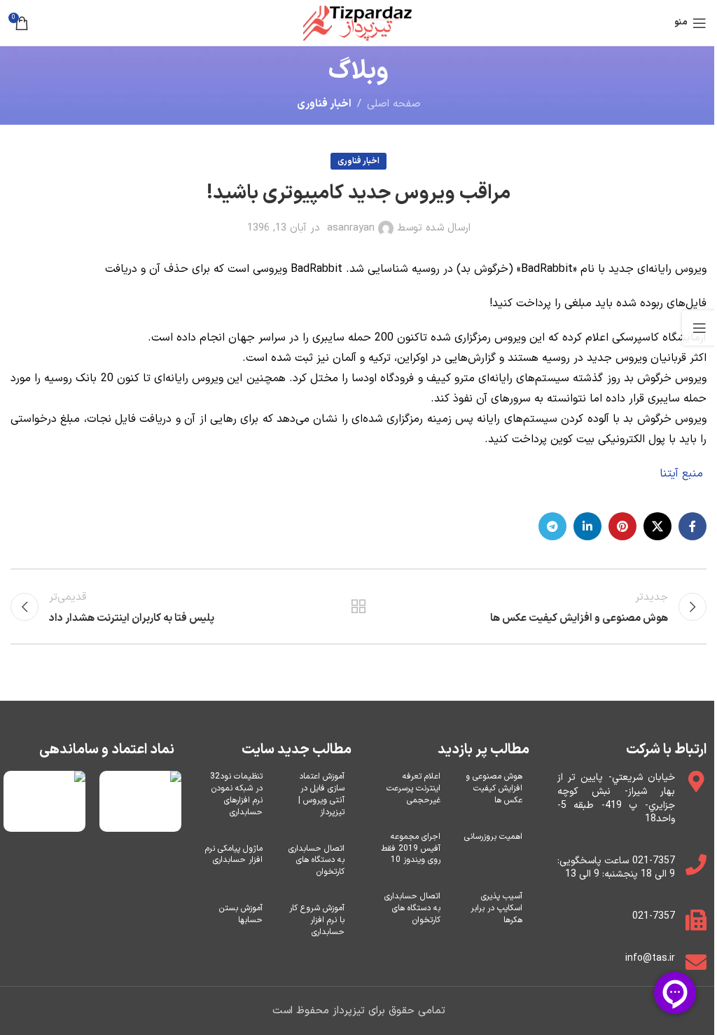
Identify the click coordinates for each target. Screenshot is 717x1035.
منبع (692, 473)
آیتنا (669, 473)
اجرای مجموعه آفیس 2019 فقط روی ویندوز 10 (410, 848)
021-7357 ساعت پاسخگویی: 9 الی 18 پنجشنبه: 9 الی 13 (616, 868)
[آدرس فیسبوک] (692, 526)
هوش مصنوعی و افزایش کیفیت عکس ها (494, 788)
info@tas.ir (650, 958)
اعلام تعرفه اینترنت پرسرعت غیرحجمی (413, 788)
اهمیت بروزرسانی (493, 836)
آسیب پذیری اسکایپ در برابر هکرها (496, 908)
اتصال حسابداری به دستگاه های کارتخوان (412, 908)
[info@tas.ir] (695, 962)
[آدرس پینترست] (622, 526)
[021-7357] (695, 920)
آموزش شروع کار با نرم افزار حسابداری (316, 920)
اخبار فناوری (324, 104)
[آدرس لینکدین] (587, 526)
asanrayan (351, 228)
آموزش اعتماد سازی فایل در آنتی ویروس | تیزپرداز (321, 794)
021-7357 (653, 916)
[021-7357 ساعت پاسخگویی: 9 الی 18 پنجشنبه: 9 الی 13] (695, 864)
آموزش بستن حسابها (241, 914)
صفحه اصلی (394, 104)
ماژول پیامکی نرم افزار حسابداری (234, 854)
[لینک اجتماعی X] (657, 526)
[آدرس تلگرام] (552, 526)
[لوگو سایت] (359, 23)
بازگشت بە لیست (358, 607)
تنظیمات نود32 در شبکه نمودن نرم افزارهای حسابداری (236, 794)
